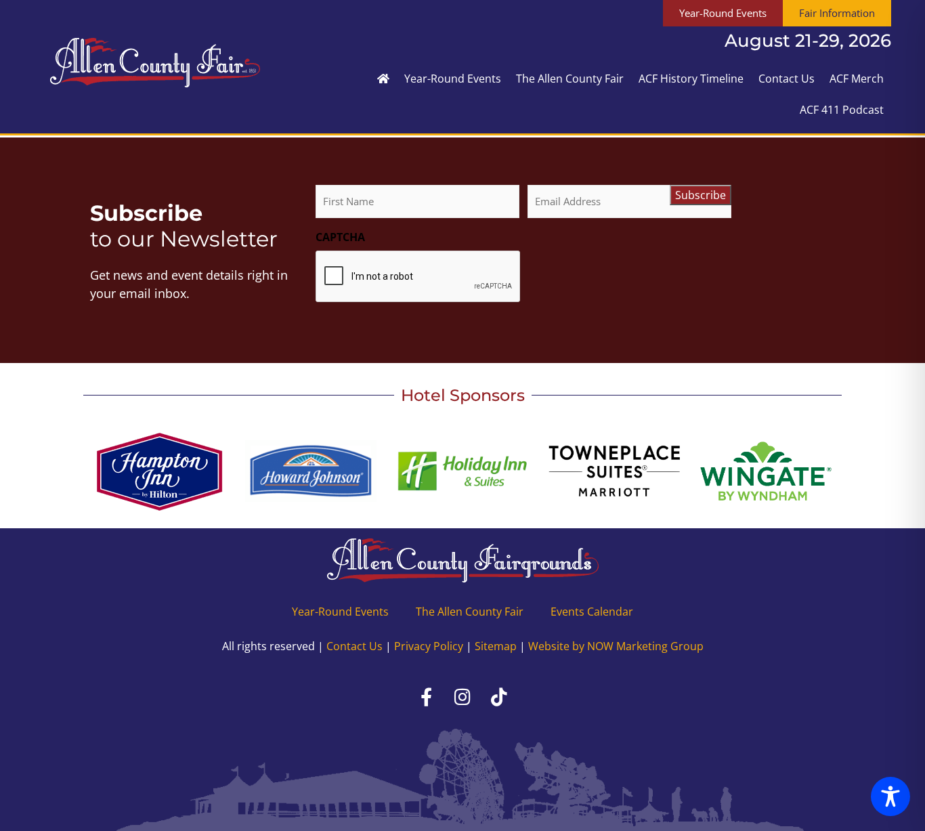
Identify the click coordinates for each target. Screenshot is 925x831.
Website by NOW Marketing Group (616, 646)
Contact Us (786, 78)
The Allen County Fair (570, 78)
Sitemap (496, 646)
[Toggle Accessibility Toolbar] (890, 796)
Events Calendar (592, 611)
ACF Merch (857, 78)
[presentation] (418, 277)
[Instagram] (462, 697)
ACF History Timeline (691, 78)
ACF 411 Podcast (842, 109)
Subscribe (700, 195)
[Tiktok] (499, 697)
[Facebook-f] (426, 697)
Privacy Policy (428, 646)
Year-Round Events (452, 78)
